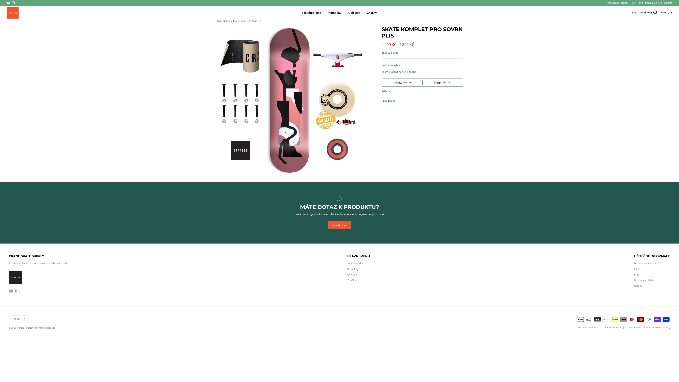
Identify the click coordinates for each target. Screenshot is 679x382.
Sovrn (394, 52)
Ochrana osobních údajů (613, 327)
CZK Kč (16, 319)
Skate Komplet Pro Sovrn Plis (247, 21)
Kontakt (668, 3)
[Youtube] (8, 2)
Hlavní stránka (223, 21)
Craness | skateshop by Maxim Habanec (35, 328)
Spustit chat (339, 225)
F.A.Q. (633, 3)
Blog (641, 3)
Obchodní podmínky (587, 327)
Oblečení (354, 13)
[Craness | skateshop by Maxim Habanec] (13, 13)
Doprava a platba (653, 3)
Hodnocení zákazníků (617, 3)
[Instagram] (13, 2)
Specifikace (388, 101)
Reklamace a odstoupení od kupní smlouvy (649, 327)
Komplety (334, 13)
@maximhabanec (35, 263)
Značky (372, 13)
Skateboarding (311, 13)
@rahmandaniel (58, 263)
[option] (290, 100)
